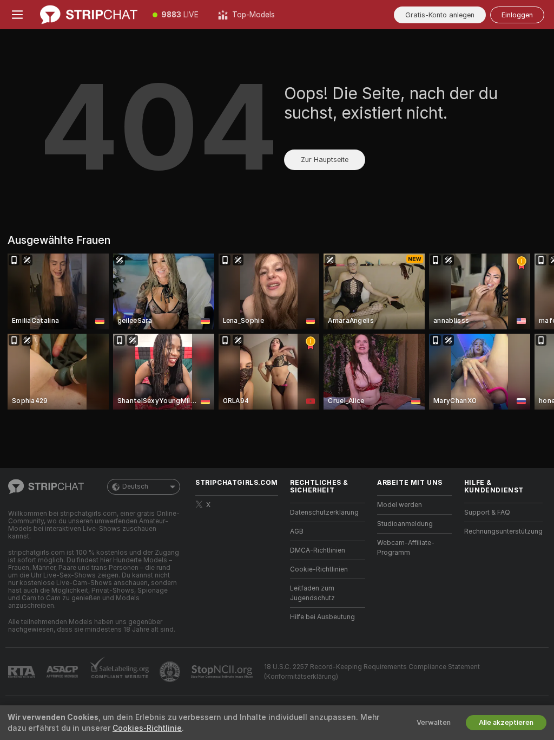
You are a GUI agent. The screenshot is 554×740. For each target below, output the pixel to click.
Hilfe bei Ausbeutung (322, 617)
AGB (297, 531)
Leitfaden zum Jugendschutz (312, 593)
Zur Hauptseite (324, 159)
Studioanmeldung (405, 524)
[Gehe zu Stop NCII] (223, 671)
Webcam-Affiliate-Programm (405, 547)
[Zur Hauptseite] (89, 14)
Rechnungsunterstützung (503, 531)
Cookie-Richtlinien (319, 569)
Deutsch (135, 486)
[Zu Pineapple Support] (171, 671)
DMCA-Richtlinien (317, 550)
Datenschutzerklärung (324, 512)
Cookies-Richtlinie (147, 728)
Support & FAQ (487, 512)
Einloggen (517, 15)
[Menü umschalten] (17, 14)
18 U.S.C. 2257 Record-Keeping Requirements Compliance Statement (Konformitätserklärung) (372, 671)
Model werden (399, 505)
